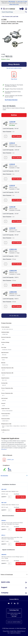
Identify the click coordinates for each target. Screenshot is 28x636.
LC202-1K (12, 143)
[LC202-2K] (5, 166)
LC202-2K (12, 164)
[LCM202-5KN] (5, 293)
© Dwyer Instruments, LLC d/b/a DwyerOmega (14, 628)
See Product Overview (11, 99)
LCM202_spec (10, 459)
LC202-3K (12, 185)
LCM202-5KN (13, 291)
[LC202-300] (5, 230)
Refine (14, 115)
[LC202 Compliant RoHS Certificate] (4, 469)
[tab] (14, 458)
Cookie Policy (13, 631)
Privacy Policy (6, 631)
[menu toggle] (1, 9)
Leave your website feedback (14, 621)
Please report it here (14, 4)
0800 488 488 (11, 1)
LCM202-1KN (13, 249)
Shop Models (14, 64)
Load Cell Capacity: (8, 128)
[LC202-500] (5, 123)
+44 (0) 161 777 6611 (22, 1)
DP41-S (3, 535)
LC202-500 (12, 121)
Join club (14, 616)
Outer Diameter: (7, 131)
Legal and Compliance (15, 632)
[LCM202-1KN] (5, 251)
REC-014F (4, 502)
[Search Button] (26, 12)
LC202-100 (12, 206)
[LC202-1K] (5, 144)
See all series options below (14, 68)
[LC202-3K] (5, 187)
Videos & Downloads (7, 574)
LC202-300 (12, 228)
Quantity (4, 496)
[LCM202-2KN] (5, 272)
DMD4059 (4, 554)
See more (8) (14, 315)
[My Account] (26, 9)
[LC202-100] (5, 208)
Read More (4, 449)
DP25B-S (4, 520)
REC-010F (4, 489)
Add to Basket (16, 136)
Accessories (4, 475)
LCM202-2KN (13, 270)
